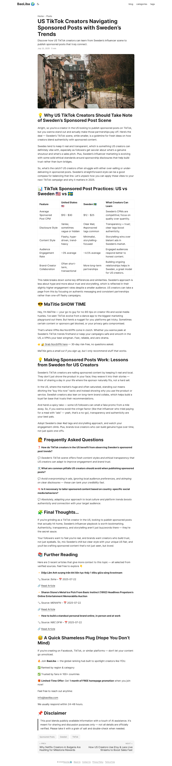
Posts (49, 16)
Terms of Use (110, 762)
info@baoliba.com (48, 697)
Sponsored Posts (47, 737)
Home (41, 16)
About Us (77, 762)
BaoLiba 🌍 (26, 4)
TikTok (75, 737)
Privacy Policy (97, 762)
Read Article (48, 585)
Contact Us (86, 762)
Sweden (63, 737)
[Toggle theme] (38, 4)
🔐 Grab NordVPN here (54, 344)
